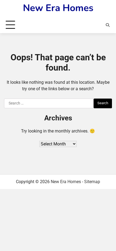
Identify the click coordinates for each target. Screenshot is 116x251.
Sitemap (92, 181)
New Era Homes (58, 8)
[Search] (108, 25)
